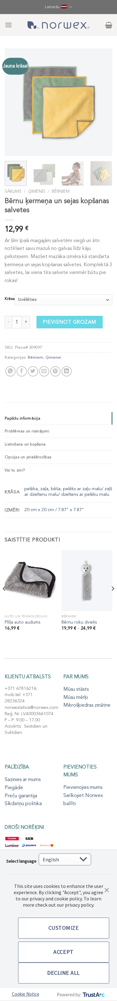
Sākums (13, 191)
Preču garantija (21, 795)
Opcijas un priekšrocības (28, 457)
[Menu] (8, 24)
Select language (21, 861)
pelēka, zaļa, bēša (42, 489)
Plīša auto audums (22, 622)
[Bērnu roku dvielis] (86, 580)
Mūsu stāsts (76, 689)
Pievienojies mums (82, 787)
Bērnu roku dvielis (79, 622)
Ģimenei (36, 191)
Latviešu (52, 7)
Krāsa (10, 299)
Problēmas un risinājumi (27, 431)
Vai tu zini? (15, 470)
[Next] (102, 102)
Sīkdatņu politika (23, 803)
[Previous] (14, 102)
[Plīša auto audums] (30, 580)
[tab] (58, 418)
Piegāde (14, 787)
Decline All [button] (63, 972)
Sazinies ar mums (23, 779)
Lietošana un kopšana (25, 444)
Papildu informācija (22, 418)
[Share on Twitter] (33, 371)
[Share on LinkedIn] (66, 371)
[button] (106, 889)
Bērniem (61, 191)
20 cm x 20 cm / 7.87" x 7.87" (54, 510)
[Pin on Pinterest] (55, 371)
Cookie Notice (25, 994)
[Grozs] (108, 25)
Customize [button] (63, 927)
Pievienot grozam (69, 322)
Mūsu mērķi (75, 697)
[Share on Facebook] (22, 371)
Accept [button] (63, 951)
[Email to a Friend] (44, 371)
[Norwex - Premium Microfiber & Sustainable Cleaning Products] (58, 25)
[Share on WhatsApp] (10, 371)
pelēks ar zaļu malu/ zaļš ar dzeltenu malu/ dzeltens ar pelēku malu (68, 492)
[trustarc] (93, 994)
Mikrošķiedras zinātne (86, 705)
